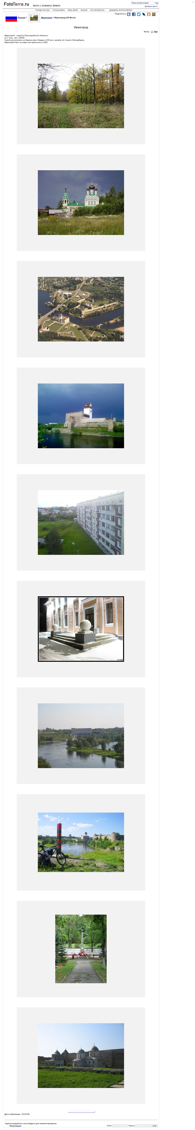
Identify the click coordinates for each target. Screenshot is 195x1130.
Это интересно (97, 10)
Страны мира (58, 10)
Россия (21, 17)
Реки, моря (73, 10)
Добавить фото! (151, 6)
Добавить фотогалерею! (120, 10)
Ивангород (46, 17)
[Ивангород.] (81, 96)
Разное (84, 10)
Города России (42, 10)
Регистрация (15, 1126)
